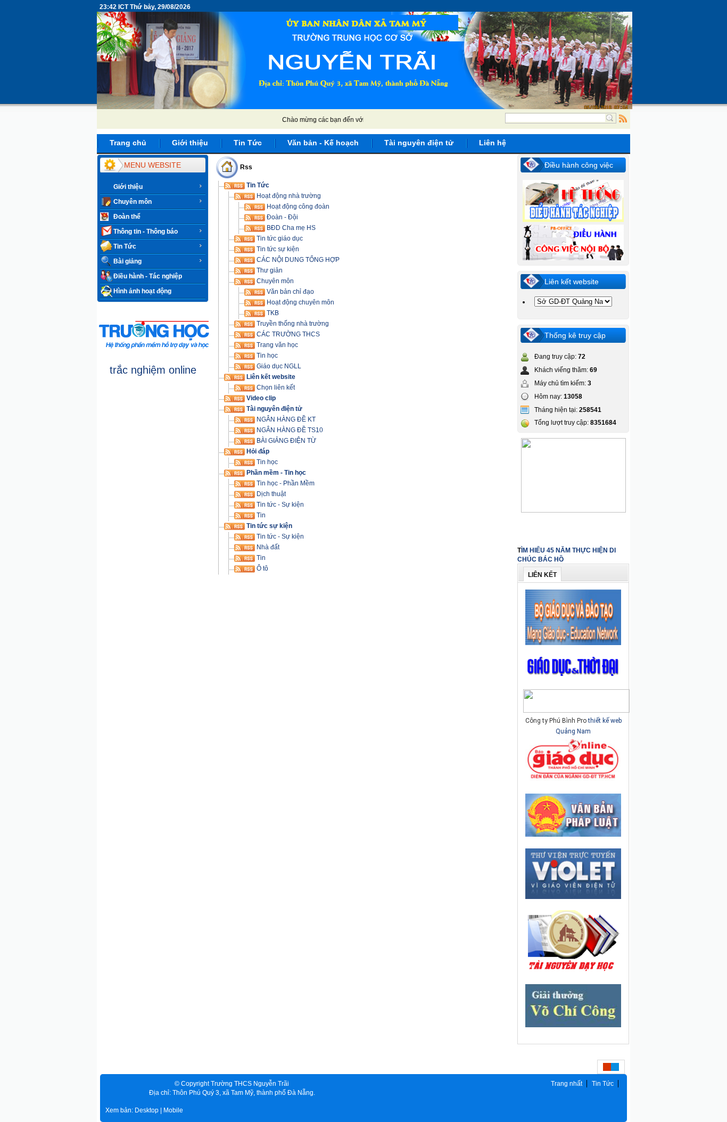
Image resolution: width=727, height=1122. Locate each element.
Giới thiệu (128, 187)
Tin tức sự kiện (277, 249)
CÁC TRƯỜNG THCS (287, 334)
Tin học (266, 462)
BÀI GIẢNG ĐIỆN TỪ (285, 440)
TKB (272, 313)
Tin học (266, 355)
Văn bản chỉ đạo (289, 291)
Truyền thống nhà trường (292, 323)
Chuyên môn (132, 201)
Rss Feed (623, 118)
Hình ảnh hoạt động (142, 291)
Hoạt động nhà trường (288, 196)
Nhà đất (267, 547)
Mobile (173, 1110)
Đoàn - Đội (281, 217)
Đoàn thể (127, 216)
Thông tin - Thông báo (145, 231)
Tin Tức (124, 246)
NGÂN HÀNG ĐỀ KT (285, 419)
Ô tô (261, 568)
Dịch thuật (270, 494)
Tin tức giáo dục (279, 238)
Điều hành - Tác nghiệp (147, 276)
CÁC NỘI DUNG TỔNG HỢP (297, 259)
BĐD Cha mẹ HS (290, 228)
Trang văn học (276, 345)
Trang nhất (566, 1083)
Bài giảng (127, 261)
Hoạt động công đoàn (297, 206)
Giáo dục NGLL (278, 366)
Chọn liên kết (275, 387)
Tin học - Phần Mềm (285, 483)
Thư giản (269, 270)
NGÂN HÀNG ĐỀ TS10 (289, 430)
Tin (260, 515)
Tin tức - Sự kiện (279, 504)
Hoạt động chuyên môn (299, 302)
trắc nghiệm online (153, 370)
